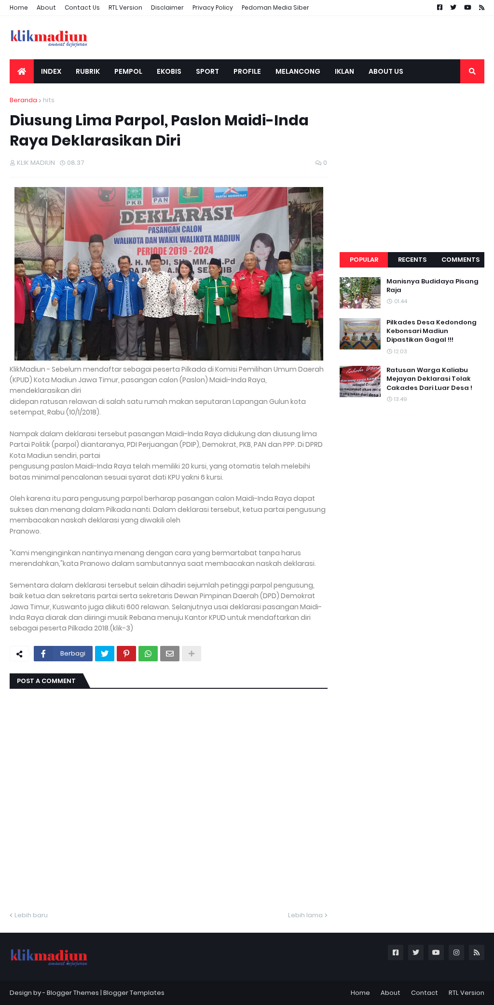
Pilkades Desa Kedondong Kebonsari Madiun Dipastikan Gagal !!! (431, 331)
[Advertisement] (412, 155)
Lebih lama (305, 915)
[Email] (169, 653)
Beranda (23, 100)
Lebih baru (31, 915)
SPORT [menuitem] (207, 71)
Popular (364, 259)
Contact (424, 992)
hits (49, 100)
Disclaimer (167, 7)
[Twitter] (104, 653)
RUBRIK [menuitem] (88, 71)
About (46, 7)
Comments (460, 259)
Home (19, 7)
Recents (412, 259)
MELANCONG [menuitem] (297, 71)
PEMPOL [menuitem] (128, 71)
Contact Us (82, 7)
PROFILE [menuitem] (247, 71)
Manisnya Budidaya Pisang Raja (432, 286)
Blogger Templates (134, 992)
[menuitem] (22, 71)
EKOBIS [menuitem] (169, 71)
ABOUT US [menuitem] (386, 71)
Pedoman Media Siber (275, 7)
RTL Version (125, 7)
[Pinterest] (126, 653)
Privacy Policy (212, 7)
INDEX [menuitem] (51, 71)
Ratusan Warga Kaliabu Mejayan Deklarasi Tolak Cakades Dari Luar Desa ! (429, 379)
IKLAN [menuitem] (344, 71)
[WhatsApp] (148, 653)
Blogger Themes (73, 992)
